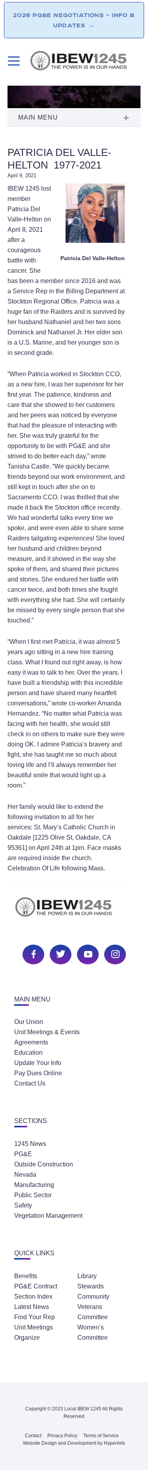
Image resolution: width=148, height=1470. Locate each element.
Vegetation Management (48, 1215)
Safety (23, 1205)
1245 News (30, 1143)
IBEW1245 (85, 62)
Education (28, 1052)
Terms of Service (101, 1435)
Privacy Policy (62, 1435)
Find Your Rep (34, 1317)
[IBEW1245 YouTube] (87, 953)
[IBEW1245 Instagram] (114, 953)
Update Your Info (37, 1062)
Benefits (25, 1276)
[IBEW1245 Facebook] (32, 953)
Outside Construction (43, 1164)
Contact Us (29, 1083)
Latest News (31, 1306)
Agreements (31, 1042)
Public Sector (33, 1195)
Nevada (25, 1174)
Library (87, 1276)
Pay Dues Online (38, 1073)
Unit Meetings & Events (47, 1032)
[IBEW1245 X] (60, 953)
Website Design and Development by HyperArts (74, 1443)
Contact (33, 1435)
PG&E (23, 1154)
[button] (74, 118)
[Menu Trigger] (13, 61)
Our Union (28, 1021)
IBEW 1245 (74, 911)
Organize (27, 1337)
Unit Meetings (33, 1327)
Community (93, 1296)
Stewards (90, 1286)
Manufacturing (34, 1184)
